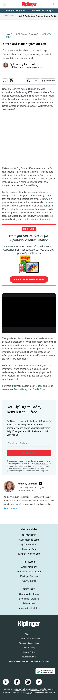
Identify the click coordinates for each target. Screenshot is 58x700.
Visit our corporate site (38, 693)
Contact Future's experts (29, 641)
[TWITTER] (41, 483)
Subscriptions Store (29, 542)
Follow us (34, 81)
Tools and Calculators (29, 611)
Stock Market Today (29, 597)
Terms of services (39, 461)
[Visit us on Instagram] (28, 685)
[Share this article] (4, 80)
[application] (29, 312)
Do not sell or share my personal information (29, 664)
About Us (29, 637)
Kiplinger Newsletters (29, 556)
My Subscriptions (29, 547)
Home (9, 34)
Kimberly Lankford (24, 64)
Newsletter (50, 81)
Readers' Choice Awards (29, 574)
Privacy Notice (41, 464)
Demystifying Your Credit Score (29, 389)
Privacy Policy (29, 650)
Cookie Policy (29, 655)
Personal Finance (27, 34)
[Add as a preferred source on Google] (45, 674)
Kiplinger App (29, 552)
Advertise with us (29, 659)
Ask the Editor (29, 584)
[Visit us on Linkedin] (39, 685)
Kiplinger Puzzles (29, 579)
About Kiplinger (29, 570)
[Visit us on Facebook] (17, 685)
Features (38, 67)
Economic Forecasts (29, 601)
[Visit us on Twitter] (6, 685)
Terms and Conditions (29, 646)
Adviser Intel (29, 606)
